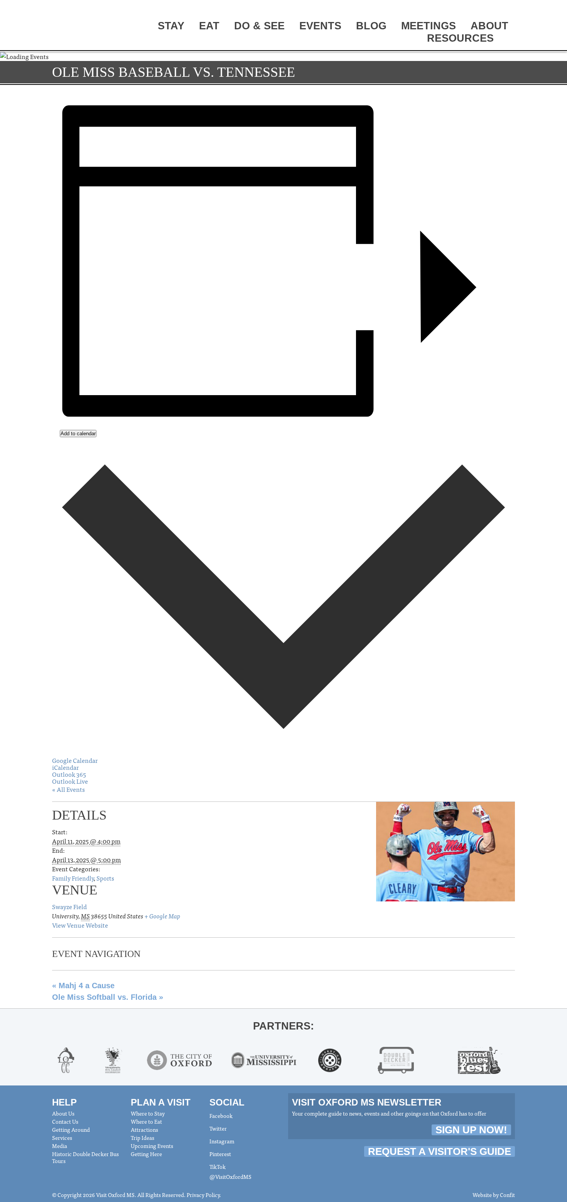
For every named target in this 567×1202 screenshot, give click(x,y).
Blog (371, 26)
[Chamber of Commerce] (65, 1059)
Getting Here (146, 1154)
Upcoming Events (152, 1145)
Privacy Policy (203, 1194)
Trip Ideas (142, 1137)
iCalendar (65, 767)
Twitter (218, 1128)
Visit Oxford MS (81, 26)
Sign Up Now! (471, 1129)
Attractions (144, 1129)
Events (320, 26)
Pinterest (220, 1154)
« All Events (68, 789)
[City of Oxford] (179, 1059)
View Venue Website (80, 925)
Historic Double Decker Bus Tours (85, 1157)
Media (59, 1145)
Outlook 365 (69, 774)
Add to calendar (78, 433)
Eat (209, 26)
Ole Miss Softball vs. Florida (107, 997)
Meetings (428, 26)
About (489, 26)
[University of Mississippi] (263, 1059)
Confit (507, 1194)
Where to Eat (146, 1121)
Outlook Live (70, 781)
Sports (105, 878)
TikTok (217, 1166)
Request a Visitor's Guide (439, 1151)
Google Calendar (75, 760)
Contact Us (65, 1121)
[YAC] (113, 1059)
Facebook (221, 1115)
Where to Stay (148, 1113)
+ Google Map (162, 916)
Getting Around (71, 1129)
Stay (171, 26)
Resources (460, 38)
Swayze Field (69, 906)
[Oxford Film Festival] (330, 1059)
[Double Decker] (396, 1059)
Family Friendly (73, 878)
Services (62, 1137)
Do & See (259, 26)
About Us (63, 1113)
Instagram (222, 1141)
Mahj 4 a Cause (83, 985)
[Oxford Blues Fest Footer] (480, 1059)
